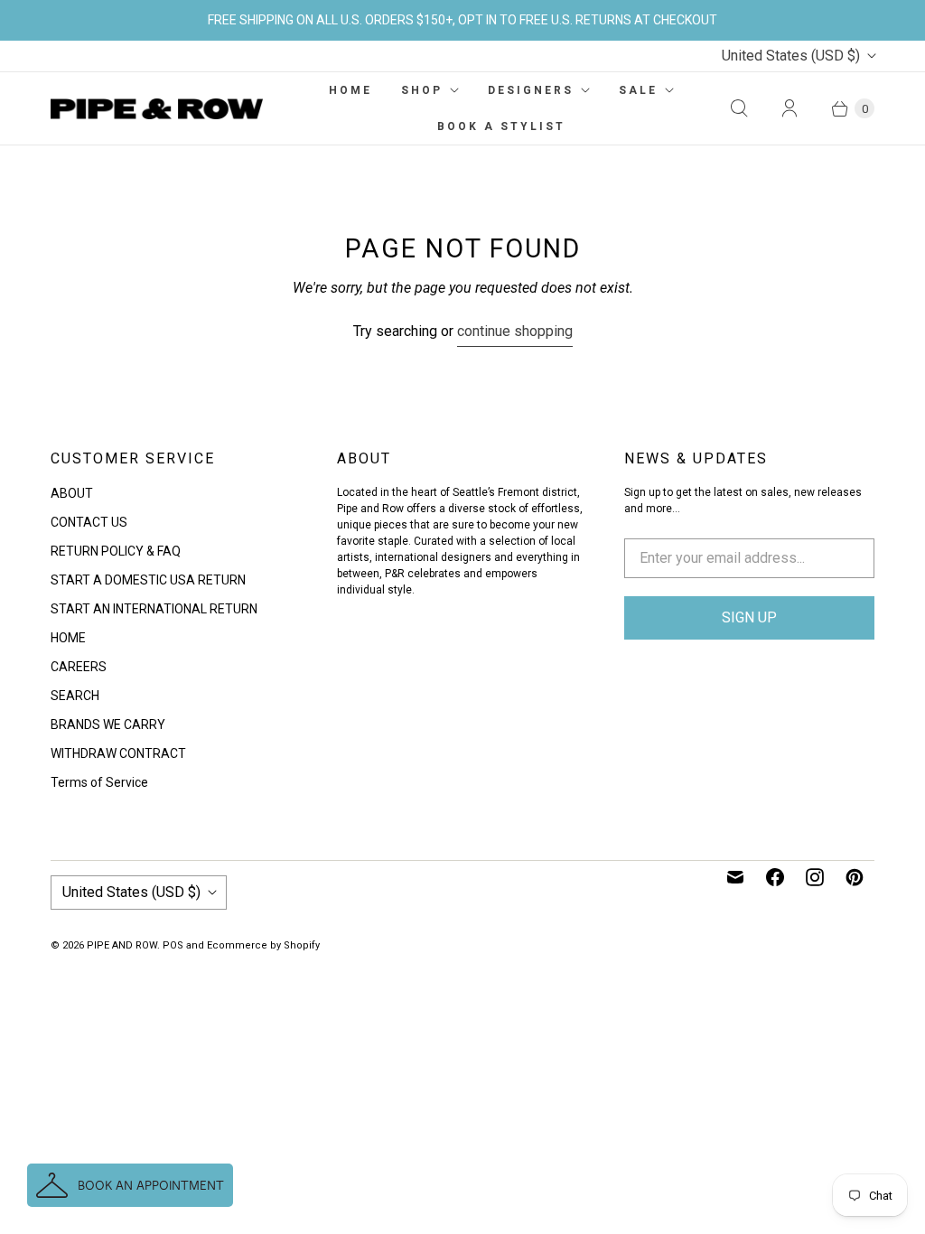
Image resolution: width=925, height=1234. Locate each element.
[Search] (739, 108)
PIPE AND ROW (122, 945)
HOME (350, 90)
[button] (130, 1185)
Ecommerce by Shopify (263, 945)
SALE (638, 90)
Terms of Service (99, 782)
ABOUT (72, 493)
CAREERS (79, 666)
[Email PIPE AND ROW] (735, 877)
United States (791, 55)
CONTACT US (89, 522)
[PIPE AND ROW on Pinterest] (854, 877)
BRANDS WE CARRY (108, 724)
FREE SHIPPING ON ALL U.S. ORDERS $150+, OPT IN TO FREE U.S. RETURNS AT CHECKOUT (462, 20)
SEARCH (75, 695)
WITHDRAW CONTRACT (118, 753)
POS (173, 945)
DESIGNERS (531, 90)
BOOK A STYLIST (501, 126)
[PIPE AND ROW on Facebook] (775, 877)
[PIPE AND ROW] (157, 109)
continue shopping (515, 331)
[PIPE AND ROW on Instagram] (815, 877)
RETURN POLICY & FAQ (116, 551)
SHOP (422, 90)
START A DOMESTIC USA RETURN (148, 580)
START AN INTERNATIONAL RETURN (154, 609)
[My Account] (789, 108)
